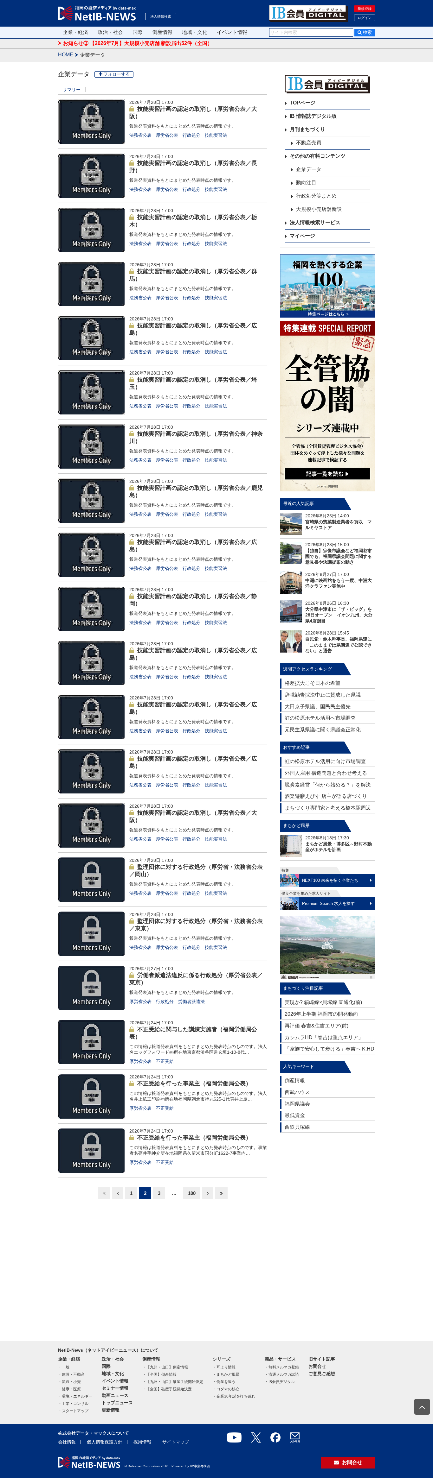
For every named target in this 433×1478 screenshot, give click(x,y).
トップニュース (117, 1402)
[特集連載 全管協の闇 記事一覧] (327, 406)
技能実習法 (216, 135)
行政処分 (191, 135)
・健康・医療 (69, 1389)
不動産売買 (308, 142)
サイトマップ (175, 1441)
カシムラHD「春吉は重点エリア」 (324, 1037)
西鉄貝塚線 (297, 1127)
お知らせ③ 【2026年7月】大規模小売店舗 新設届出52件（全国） (137, 43)
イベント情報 (232, 32)
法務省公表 (140, 135)
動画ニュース (115, 1395)
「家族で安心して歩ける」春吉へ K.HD (329, 1049)
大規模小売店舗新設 (319, 209)
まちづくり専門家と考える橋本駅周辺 (328, 808)
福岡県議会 (297, 1104)
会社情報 (67, 1441)
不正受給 (165, 1061)
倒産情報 (162, 32)
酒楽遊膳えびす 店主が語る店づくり (326, 796)
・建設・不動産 (71, 1374)
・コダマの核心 (226, 1389)
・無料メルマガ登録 (282, 1367)
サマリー (72, 89)
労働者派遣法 (191, 1001)
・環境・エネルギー (75, 1396)
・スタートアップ (73, 1411)
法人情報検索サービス (315, 222)
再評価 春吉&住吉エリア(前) (316, 1025)
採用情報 (142, 1441)
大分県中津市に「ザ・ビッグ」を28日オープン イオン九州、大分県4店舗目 (338, 615)
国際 (137, 32)
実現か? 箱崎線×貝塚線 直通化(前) (323, 1002)
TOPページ (302, 102)
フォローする (116, 74)
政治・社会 (110, 32)
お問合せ (317, 1366)
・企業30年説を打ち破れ (234, 1396)
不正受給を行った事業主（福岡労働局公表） (194, 1083)
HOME (65, 54)
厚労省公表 (167, 135)
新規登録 (365, 8)
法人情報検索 (160, 16)
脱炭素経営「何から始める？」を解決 (328, 784)
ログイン (365, 18)
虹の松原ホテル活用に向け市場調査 (325, 761)
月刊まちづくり (307, 129)
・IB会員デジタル (280, 1382)
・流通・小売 (69, 1382)
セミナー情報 (115, 1388)
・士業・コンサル (73, 1403)
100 (192, 1193)
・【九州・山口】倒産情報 (165, 1367)
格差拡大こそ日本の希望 (312, 683)
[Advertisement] (327, 1234)
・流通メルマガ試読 (282, 1374)
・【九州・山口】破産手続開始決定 (172, 1382)
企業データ (308, 169)
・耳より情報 (224, 1367)
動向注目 (306, 182)
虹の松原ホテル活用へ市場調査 (320, 718)
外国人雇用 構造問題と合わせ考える (326, 773)
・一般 (63, 1367)
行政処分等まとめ (316, 196)
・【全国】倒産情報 (159, 1374)
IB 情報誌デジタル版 (313, 116)
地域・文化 (194, 32)
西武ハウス (297, 1092)
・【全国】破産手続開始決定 (167, 1389)
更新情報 (111, 1409)
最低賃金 (295, 1115)
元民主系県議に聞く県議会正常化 (323, 729)
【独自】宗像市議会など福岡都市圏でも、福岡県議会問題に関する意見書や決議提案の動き (338, 556)
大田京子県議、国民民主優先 (318, 706)
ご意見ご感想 (321, 1373)
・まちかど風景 (226, 1374)
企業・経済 (75, 32)
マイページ (302, 235)
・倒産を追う (224, 1382)
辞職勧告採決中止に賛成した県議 (323, 695)
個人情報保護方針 (104, 1441)
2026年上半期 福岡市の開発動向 (321, 1014)
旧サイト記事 (321, 1358)
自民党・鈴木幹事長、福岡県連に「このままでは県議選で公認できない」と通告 (338, 644)
